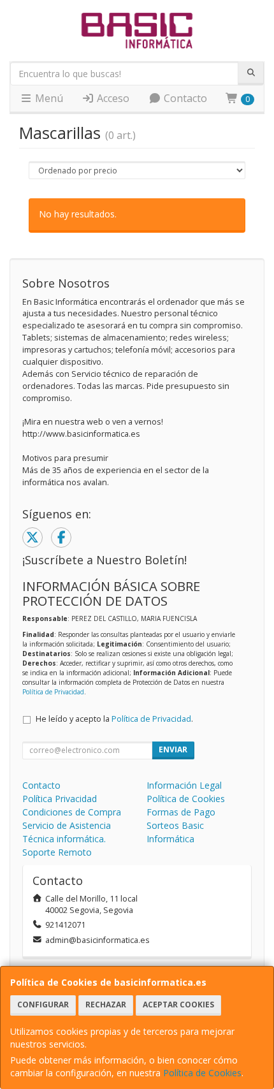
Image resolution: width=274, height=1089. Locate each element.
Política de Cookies (202, 1073)
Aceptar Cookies (178, 1004)
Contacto (184, 98)
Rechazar (105, 1004)
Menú (47, 98)
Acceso (111, 98)
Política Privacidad (59, 799)
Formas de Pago (181, 812)
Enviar (173, 749)
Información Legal (184, 785)
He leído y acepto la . (114, 718)
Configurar (43, 1004)
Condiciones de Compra (71, 812)
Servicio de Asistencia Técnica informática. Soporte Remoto (66, 838)
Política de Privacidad (53, 691)
